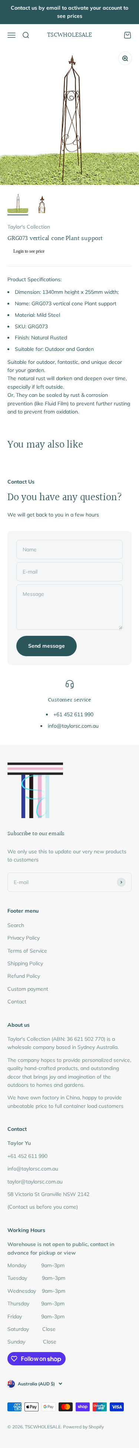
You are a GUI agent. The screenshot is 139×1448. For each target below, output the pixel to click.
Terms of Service (27, 950)
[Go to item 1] (17, 203)
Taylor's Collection (28, 226)
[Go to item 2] (41, 203)
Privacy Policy (23, 937)
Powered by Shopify (83, 1426)
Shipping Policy (25, 963)
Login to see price (28, 251)
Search (15, 925)
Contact (16, 1001)
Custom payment (27, 989)
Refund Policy (23, 976)
